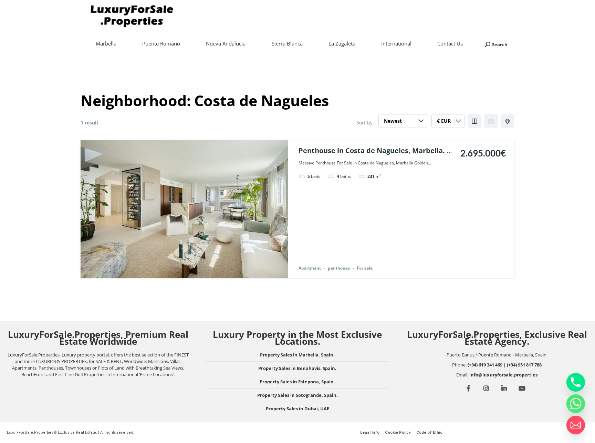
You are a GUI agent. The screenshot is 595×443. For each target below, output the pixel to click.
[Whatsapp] (575, 403)
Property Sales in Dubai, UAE (297, 408)
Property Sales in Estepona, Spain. (297, 382)
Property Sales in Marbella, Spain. (297, 355)
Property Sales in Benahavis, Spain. (297, 368)
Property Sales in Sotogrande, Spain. (297, 395)
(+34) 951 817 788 (524, 365)
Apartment (310, 268)
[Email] (575, 425)
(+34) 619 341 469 (485, 365)
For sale (365, 268)
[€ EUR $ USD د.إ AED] (448, 122)
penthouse (339, 268)
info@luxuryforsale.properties (503, 375)
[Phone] (575, 382)
